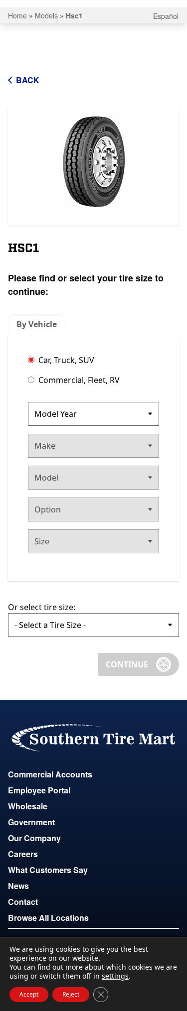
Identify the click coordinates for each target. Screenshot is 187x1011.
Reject (70, 994)
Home (17, 15)
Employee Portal (39, 790)
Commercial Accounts (50, 774)
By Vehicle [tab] (36, 324)
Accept (28, 994)
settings (115, 976)
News (18, 885)
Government (31, 822)
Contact (23, 901)
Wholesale (27, 806)
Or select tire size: (41, 607)
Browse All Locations (48, 917)
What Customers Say (48, 870)
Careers (23, 854)
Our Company (34, 838)
